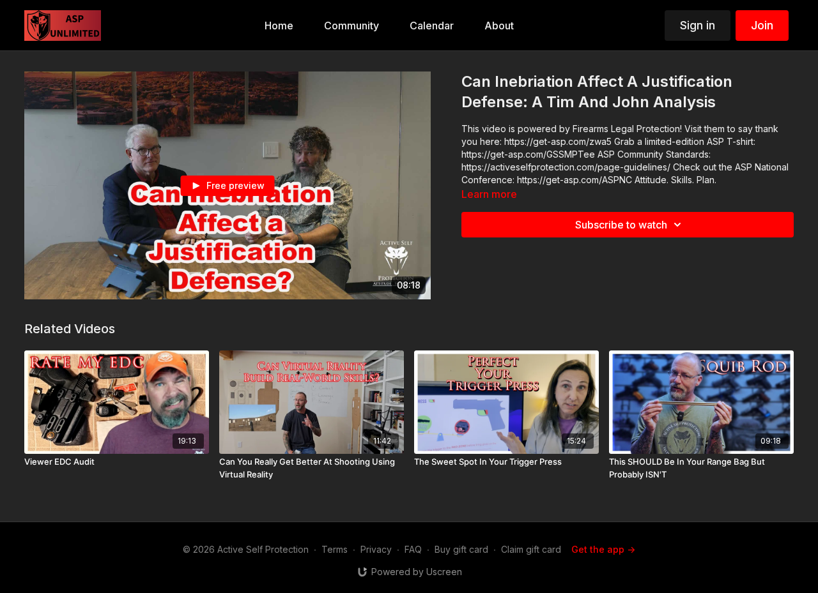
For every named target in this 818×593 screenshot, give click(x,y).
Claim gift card (531, 549)
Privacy (376, 549)
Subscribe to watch (621, 224)
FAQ (413, 549)
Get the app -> (603, 549)
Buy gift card (461, 549)
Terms (334, 549)
